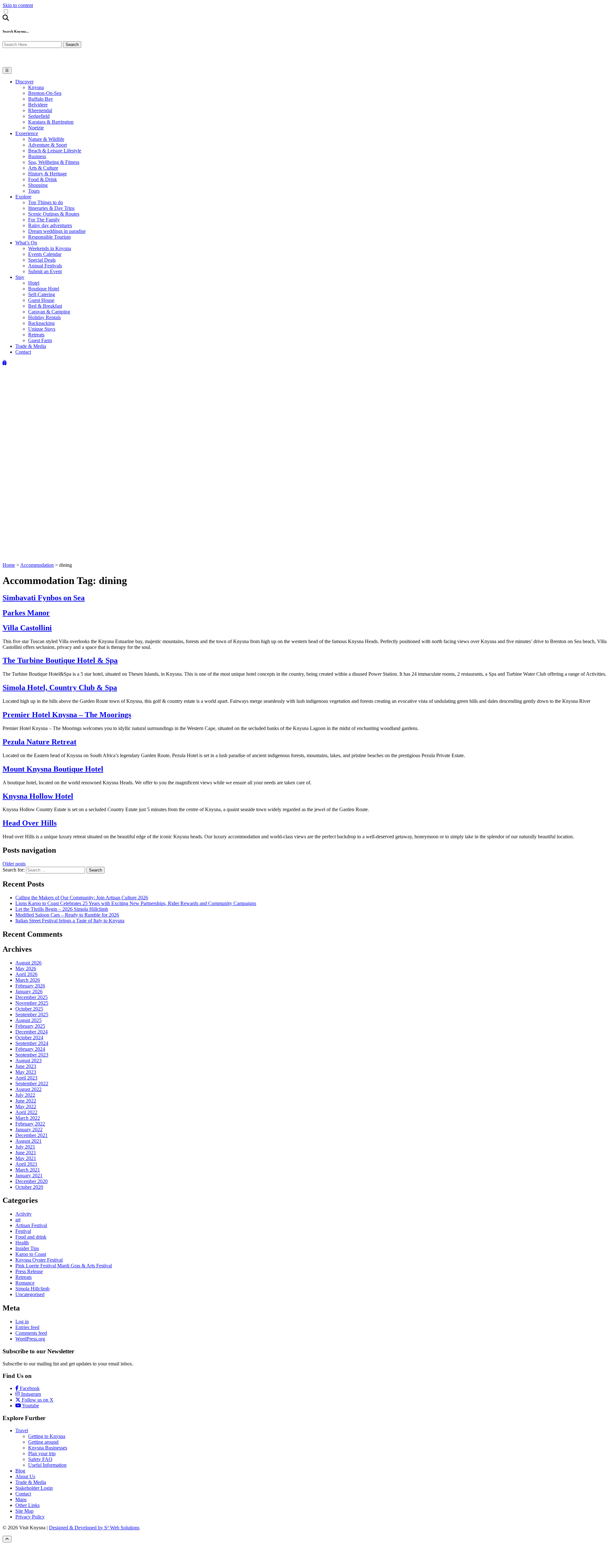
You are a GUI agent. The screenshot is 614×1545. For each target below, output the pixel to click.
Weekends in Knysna (49, 248)
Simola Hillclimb (32, 1288)
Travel (21, 1430)
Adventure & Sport (47, 145)
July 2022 (25, 1095)
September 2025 (31, 1014)
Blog (20, 1470)
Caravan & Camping (49, 311)
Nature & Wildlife (46, 139)
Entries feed (27, 1327)
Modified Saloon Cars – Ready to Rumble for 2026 (67, 915)
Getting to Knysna (46, 1436)
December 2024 (31, 1031)
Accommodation (37, 565)
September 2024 (31, 1043)
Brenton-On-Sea (44, 93)
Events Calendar (44, 254)
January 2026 (29, 991)
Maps (21, 1499)
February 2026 (30, 985)
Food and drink (30, 1237)
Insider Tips (27, 1248)
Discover (24, 81)
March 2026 (27, 980)
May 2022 (25, 1106)
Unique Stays (41, 329)
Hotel (33, 283)
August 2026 (28, 962)
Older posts (14, 863)
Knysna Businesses (47, 1447)
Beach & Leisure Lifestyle (54, 150)
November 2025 (31, 1003)
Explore (23, 196)
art (17, 1219)
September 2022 (31, 1083)
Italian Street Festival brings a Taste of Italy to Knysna (69, 920)
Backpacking (41, 323)
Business (37, 156)
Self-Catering (41, 294)
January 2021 (29, 1175)
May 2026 (25, 968)
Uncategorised (29, 1294)
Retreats (36, 334)
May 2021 (25, 1158)
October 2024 (29, 1037)
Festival (23, 1231)
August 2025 (28, 1020)
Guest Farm (40, 340)
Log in (22, 1321)
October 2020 (29, 1187)
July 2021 (25, 1146)
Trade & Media (30, 346)
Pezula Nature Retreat (39, 742)
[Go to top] (7, 1539)
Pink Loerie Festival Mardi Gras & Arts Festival (63, 1265)
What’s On (26, 242)
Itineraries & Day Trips (51, 208)
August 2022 (28, 1089)
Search (72, 44)
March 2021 (27, 1169)
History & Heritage (47, 173)
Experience (26, 133)
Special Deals (42, 260)
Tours (34, 191)
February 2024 (30, 1049)
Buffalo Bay (40, 99)
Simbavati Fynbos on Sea (44, 598)
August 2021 (28, 1141)
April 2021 (26, 1164)
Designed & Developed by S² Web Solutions (94, 1527)
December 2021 (31, 1135)
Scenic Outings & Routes (53, 214)
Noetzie (36, 127)
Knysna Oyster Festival (39, 1260)
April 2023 (26, 1077)
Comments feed (31, 1333)
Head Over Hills (30, 823)
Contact (23, 352)
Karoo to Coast (30, 1254)
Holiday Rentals (44, 317)
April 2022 (26, 1112)
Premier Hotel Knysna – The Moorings (67, 715)
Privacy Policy (30, 1516)
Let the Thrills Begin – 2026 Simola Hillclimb (61, 909)
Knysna (36, 87)
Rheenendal (40, 110)
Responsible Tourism (49, 237)
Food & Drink (42, 179)
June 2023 (25, 1066)
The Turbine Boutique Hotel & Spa (60, 660)
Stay (19, 277)
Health (22, 1242)
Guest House (41, 300)
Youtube (30, 1405)
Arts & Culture (43, 168)
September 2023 (31, 1054)
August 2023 (28, 1060)
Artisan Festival (31, 1225)
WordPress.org (30, 1338)
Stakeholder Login (34, 1488)
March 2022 (27, 1118)
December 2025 (31, 997)
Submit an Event (45, 271)
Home (9, 565)
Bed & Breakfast (45, 306)
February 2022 (30, 1123)
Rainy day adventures (50, 225)
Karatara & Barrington (51, 122)
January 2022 (29, 1129)
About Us (25, 1476)
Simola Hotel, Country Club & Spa (60, 687)
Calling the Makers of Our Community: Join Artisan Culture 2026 (81, 897)
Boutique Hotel (43, 288)
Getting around (43, 1442)
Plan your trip (42, 1453)
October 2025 (29, 1008)
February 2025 (30, 1026)
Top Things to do (45, 202)
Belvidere (38, 104)
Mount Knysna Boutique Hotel (53, 769)
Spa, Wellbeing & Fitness (53, 162)
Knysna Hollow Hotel (38, 796)
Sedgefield (39, 116)
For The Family (44, 219)
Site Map (24, 1511)
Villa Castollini (27, 628)
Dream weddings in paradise (57, 231)
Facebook (29, 1388)
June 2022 (25, 1100)
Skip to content (18, 5)
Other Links (27, 1505)
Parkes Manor (26, 613)
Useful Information (47, 1465)
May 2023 (25, 1072)
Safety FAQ (40, 1459)
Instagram (30, 1394)
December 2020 (31, 1181)
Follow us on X (36, 1400)
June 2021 (25, 1152)
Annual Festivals (45, 265)
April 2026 (26, 974)
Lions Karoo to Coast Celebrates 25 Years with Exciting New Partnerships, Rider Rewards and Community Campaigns (135, 903)
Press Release (29, 1271)
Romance (25, 1283)
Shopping (38, 185)
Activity (23, 1214)
